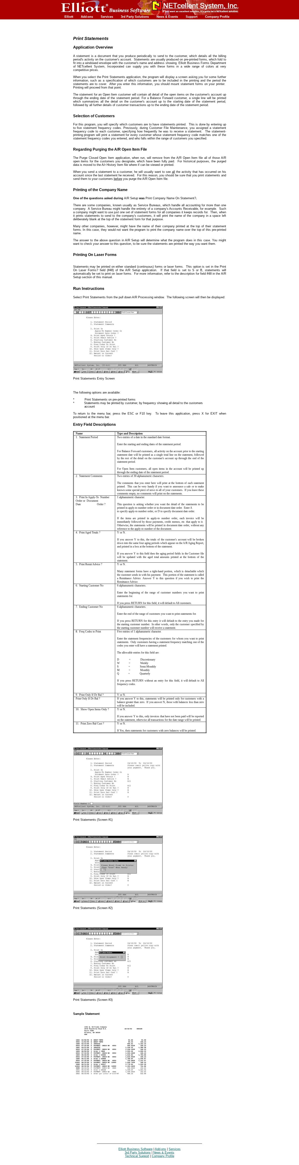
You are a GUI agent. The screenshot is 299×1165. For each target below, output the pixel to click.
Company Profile (217, 16)
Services (107, 16)
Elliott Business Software (135, 1149)
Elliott (68, 16)
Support (191, 16)
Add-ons (87, 16)
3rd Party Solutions (135, 16)
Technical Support (137, 1156)
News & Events (167, 16)
